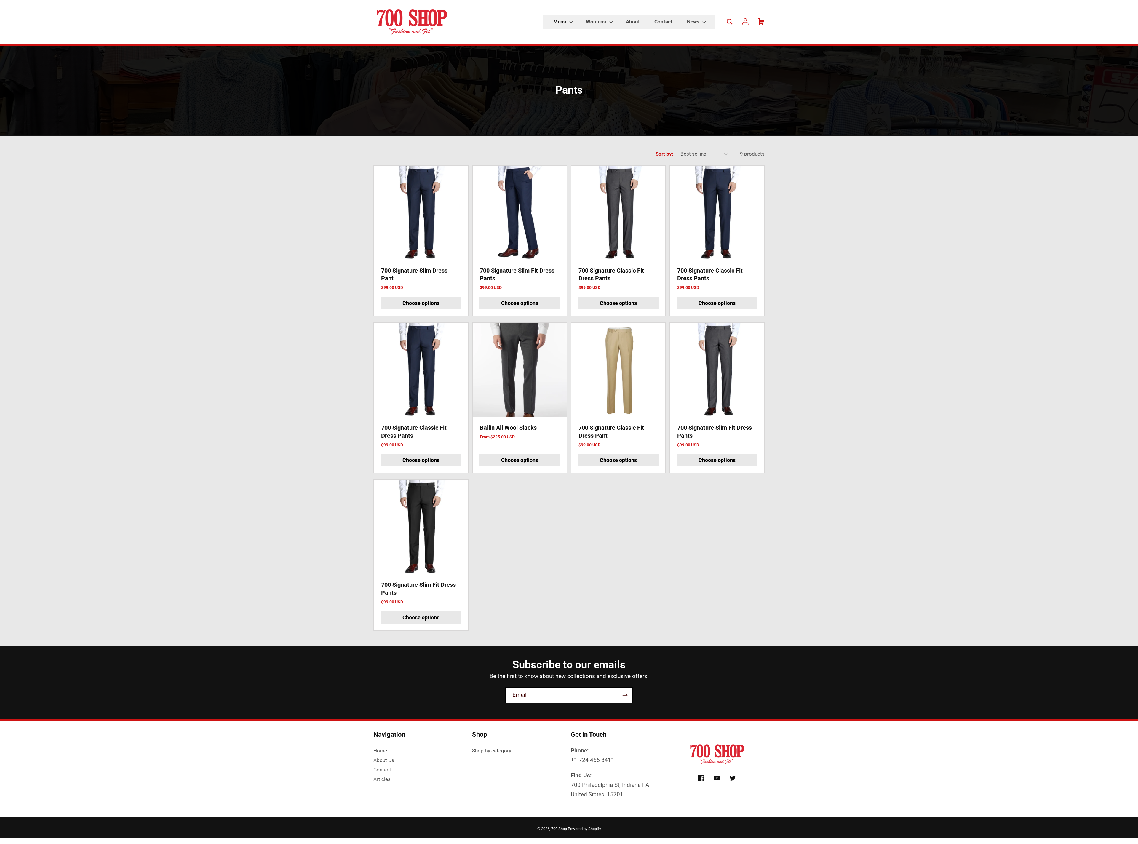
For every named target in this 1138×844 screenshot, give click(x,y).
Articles (382, 779)
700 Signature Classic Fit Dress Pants (611, 274)
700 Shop (559, 829)
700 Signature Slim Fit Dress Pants (517, 274)
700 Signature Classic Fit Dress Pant (611, 431)
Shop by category (491, 751)
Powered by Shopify (584, 829)
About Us (383, 760)
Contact (382, 770)
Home (380, 751)
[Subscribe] (625, 695)
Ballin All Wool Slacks (508, 427)
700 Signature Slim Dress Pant (414, 274)
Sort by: (664, 154)
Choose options (420, 303)
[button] (562, 22)
